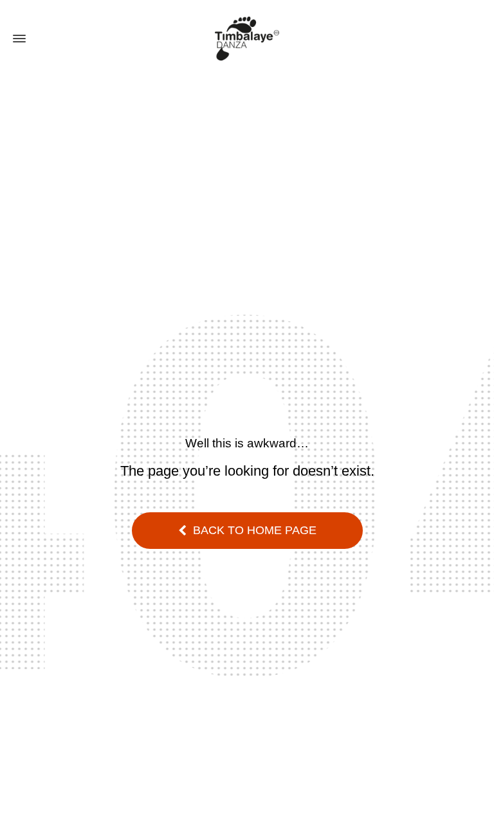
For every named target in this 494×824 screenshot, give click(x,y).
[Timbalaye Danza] (247, 38)
